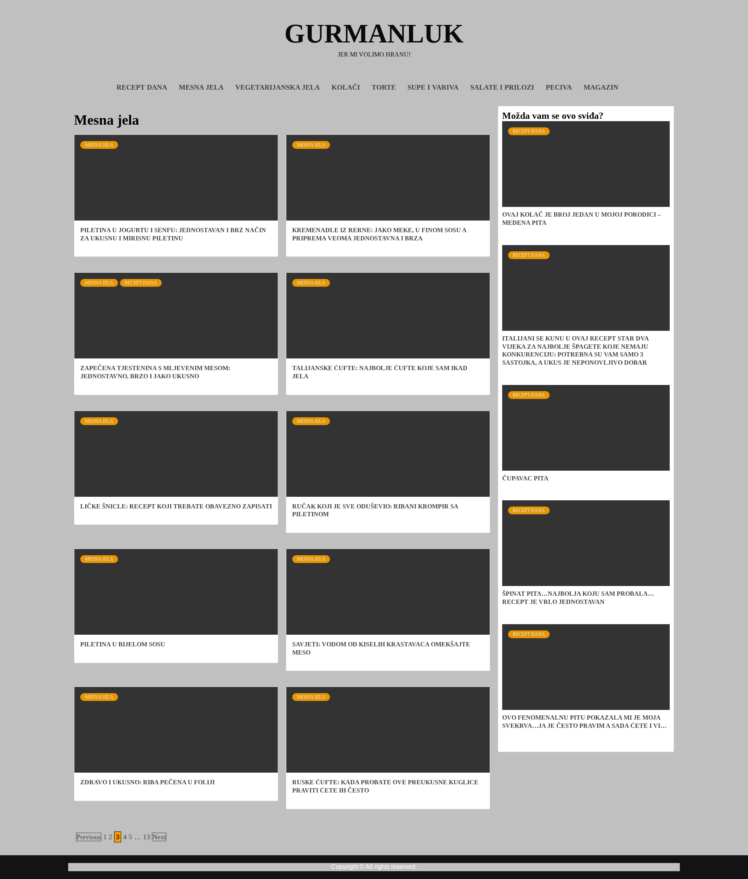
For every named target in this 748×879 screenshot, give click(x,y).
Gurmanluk (374, 33)
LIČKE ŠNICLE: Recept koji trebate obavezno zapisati (176, 506)
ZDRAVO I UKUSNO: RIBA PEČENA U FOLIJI (147, 782)
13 (146, 837)
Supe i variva (433, 87)
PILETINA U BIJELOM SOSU (122, 644)
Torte (384, 87)
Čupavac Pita (525, 478)
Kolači (346, 87)
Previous (88, 837)
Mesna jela (201, 87)
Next (159, 837)
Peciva (559, 87)
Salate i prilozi (502, 87)
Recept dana (141, 87)
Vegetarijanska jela (277, 87)
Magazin (601, 87)
